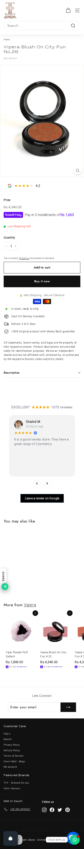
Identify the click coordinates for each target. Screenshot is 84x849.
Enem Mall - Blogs (14, 761)
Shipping (24, 258)
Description (12, 373)
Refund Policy (12, 750)
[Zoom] (78, 171)
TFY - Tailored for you (16, 782)
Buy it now (42, 281)
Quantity (9, 237)
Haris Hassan (12, 788)
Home (7, 39)
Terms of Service (14, 755)
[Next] (47, 483)
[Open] (10, 838)
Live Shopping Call (19, 226)
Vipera (30, 605)
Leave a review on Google (42, 498)
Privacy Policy (12, 744)
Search (8, 739)
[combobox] (42, 25)
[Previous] (36, 483)
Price (7, 200)
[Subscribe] (68, 707)
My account (10, 766)
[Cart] (68, 10)
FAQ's (7, 733)
